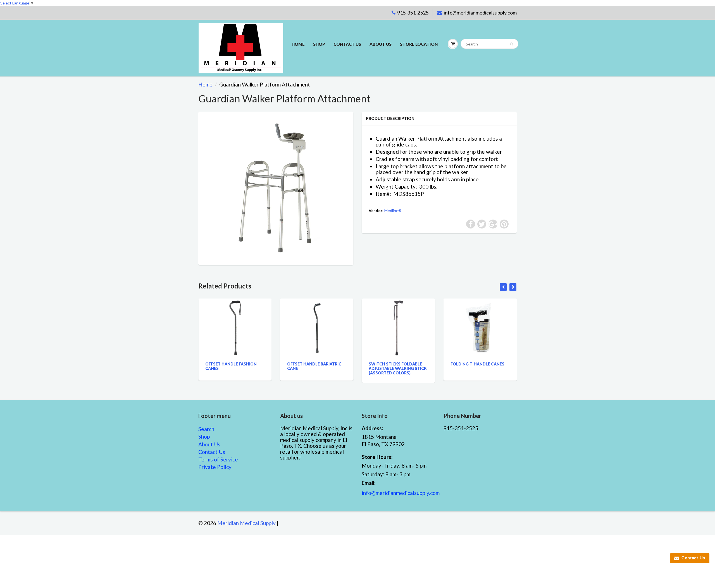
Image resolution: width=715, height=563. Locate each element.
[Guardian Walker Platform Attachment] (275, 187)
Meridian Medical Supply (246, 523)
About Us (381, 44)
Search (206, 429)
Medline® (393, 210)
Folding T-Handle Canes (462, 364)
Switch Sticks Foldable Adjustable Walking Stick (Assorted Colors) (383, 368)
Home (298, 44)
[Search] (511, 44)
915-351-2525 (412, 12)
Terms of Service (218, 459)
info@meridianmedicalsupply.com (480, 12)
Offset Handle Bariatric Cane (299, 366)
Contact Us (211, 452)
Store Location (419, 44)
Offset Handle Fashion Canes (216, 366)
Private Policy (215, 467)
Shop (319, 44)
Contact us (347, 44)
